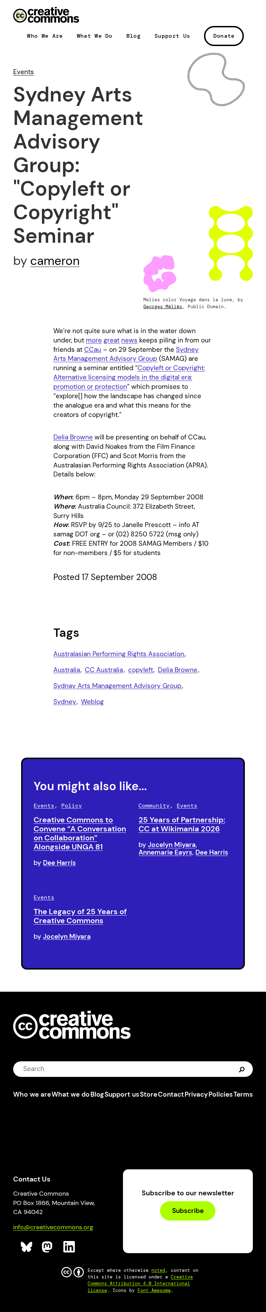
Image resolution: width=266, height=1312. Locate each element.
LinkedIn (69, 1247)
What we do (71, 1094)
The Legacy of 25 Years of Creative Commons (80, 916)
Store (148, 1094)
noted (158, 1270)
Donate (224, 35)
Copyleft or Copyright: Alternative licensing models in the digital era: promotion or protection (129, 377)
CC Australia (104, 670)
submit (242, 1068)
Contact (171, 1094)
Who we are (32, 1094)
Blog (133, 36)
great (111, 340)
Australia (66, 670)
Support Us (172, 36)
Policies (221, 1094)
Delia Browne (73, 437)
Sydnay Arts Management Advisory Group (117, 685)
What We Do (95, 36)
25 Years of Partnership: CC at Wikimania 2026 (182, 824)
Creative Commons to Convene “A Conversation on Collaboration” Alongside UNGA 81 (80, 833)
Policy (71, 805)
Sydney (64, 701)
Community (154, 805)
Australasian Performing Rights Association (118, 654)
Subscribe (188, 1211)
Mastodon (48, 1247)
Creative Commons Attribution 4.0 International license (140, 1283)
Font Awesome (154, 1290)
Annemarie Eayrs (165, 852)
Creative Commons (46, 15)
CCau (92, 349)
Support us (122, 1094)
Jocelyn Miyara (172, 844)
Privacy (196, 1094)
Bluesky (27, 1247)
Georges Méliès (162, 307)
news (129, 340)
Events (23, 72)
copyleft (140, 670)
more (94, 340)
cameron (55, 261)
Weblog (92, 701)
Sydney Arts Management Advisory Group (126, 354)
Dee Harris (59, 862)
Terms (243, 1094)
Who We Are (45, 36)
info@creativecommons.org (53, 1227)
